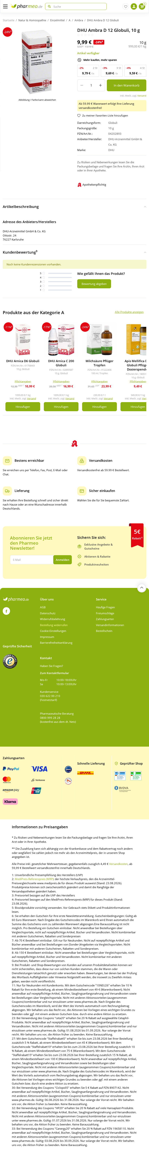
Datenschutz (47, 613)
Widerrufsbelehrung (52, 619)
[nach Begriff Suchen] (48, 6)
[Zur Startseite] (26, 6)
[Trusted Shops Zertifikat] (10, 661)
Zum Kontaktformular (54, 673)
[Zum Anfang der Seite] (141, 587)
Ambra (78, 20)
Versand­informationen (110, 625)
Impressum (47, 637)
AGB (43, 607)
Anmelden (62, 560)
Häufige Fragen (105, 607)
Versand (141, 95)
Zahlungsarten (105, 619)
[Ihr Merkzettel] (125, 6)
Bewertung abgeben (94, 284)
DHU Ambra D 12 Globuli (103, 20)
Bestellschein (104, 631)
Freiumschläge (105, 613)
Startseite (8, 20)
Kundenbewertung (20, 252)
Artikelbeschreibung (21, 206)
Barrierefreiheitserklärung (56, 642)
